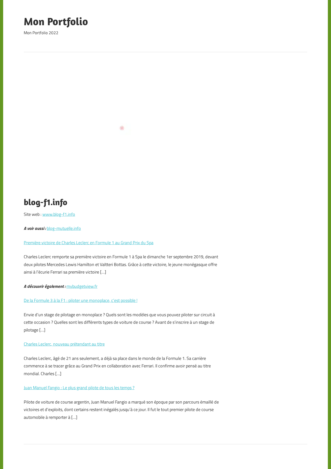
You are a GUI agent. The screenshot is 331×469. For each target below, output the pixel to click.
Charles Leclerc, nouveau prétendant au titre (64, 344)
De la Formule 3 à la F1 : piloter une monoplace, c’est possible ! (80, 300)
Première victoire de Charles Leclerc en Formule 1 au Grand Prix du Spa (88, 242)
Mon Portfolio (56, 21)
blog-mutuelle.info (64, 228)
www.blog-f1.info (58, 214)
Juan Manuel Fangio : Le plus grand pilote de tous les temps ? (79, 387)
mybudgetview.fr (81, 286)
